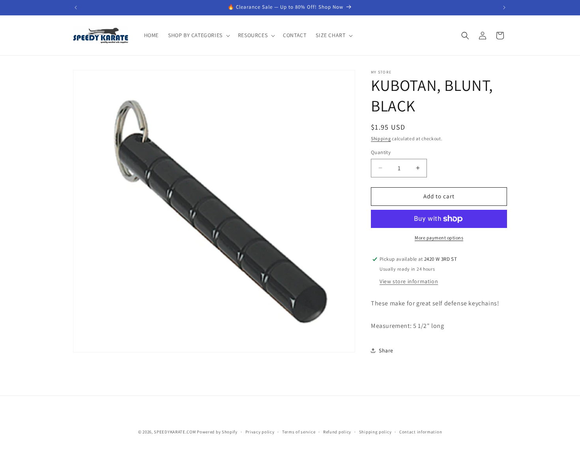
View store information (409, 281)
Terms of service (298, 431)
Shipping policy (375, 431)
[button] (198, 35)
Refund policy (337, 431)
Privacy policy (260, 431)
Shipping (381, 138)
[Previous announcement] (75, 7)
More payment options (439, 238)
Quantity (381, 152)
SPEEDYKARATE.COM (175, 432)
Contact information (420, 431)
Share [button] (386, 350)
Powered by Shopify (217, 432)
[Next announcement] (504, 7)
